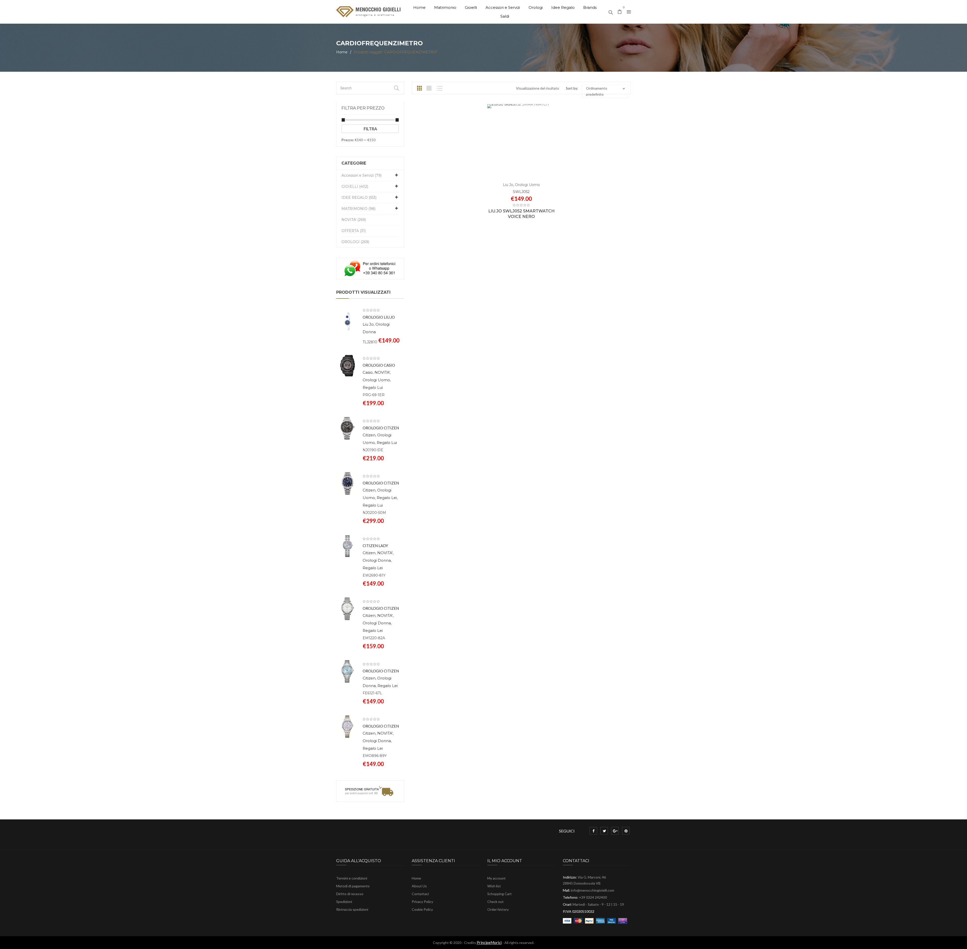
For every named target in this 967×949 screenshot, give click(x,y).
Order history (498, 909)
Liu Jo (368, 324)
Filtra (370, 128)
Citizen (369, 435)
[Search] (611, 11)
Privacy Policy (422, 901)
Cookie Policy (422, 909)
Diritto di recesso (349, 894)
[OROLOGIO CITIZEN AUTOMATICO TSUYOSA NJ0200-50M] (347, 483)
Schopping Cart (499, 894)
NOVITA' (382, 372)
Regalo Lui (373, 387)
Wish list (494, 886)
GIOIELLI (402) (354, 186)
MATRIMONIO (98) (358, 208)
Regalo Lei (387, 497)
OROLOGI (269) (355, 242)
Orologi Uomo (376, 379)
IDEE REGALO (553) (358, 197)
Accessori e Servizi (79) (361, 175)
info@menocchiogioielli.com (592, 890)
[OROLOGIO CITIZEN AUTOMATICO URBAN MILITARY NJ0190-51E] (347, 428)
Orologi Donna (377, 560)
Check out (495, 901)
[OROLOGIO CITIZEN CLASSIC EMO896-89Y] (347, 726)
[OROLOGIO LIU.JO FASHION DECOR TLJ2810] (347, 321)
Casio (368, 372)
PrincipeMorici (489, 942)
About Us (419, 886)
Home (342, 52)
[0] (620, 12)
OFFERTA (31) (353, 231)
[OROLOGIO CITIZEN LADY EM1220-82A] (347, 608)
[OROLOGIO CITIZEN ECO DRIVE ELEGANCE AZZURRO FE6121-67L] (347, 671)
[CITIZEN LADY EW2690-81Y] (347, 546)
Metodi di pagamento (353, 886)
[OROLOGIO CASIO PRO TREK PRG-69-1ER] (347, 365)
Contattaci (420, 894)
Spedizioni (344, 901)
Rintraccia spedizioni (352, 909)
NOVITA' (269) (353, 219)
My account (496, 878)
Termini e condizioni (351, 878)
